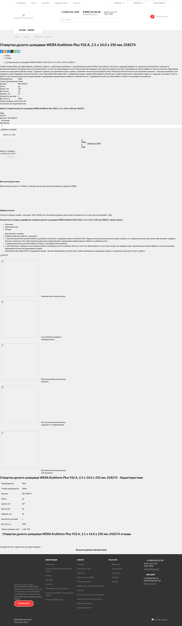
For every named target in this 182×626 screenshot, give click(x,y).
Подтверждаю (24, 603)
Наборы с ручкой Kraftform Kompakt (90, 586)
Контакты (49, 584)
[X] (11, 51)
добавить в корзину (9, 129)
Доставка (45, 3)
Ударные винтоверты (84, 603)
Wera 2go (80, 590)
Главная (16, 37)
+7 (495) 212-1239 (70, 12)
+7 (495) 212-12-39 (7, 154)
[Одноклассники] (4, 51)
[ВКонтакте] (1, 51)
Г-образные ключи (84, 582)
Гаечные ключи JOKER (85, 577)
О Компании (21, 3)
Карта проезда (150, 584)
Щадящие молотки (84, 608)
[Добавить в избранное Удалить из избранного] (20, 157)
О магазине (50, 564)
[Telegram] (18, 51)
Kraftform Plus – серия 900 (43, 37)
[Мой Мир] (8, 51)
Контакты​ (76, 3)
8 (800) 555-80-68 (91, 12)
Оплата (34, 3)
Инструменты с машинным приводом (90, 595)
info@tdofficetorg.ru (90, 14)
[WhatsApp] (15, 51)
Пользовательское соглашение (57, 588)
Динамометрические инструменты (90, 599)
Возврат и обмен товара (54, 600)
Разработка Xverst (21, 622)
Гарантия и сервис (61, 3)
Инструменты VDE (84, 569)
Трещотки (81, 573)
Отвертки (26, 37)
